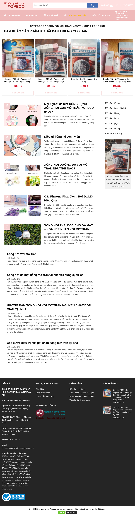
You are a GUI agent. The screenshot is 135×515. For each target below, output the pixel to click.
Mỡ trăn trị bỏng (112, 113)
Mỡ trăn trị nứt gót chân (116, 108)
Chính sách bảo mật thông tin (81, 393)
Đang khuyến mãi (43, 393)
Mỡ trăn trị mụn (112, 118)
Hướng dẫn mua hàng (45, 396)
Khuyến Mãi (53, 15)
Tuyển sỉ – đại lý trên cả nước (121, 12)
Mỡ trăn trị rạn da (113, 123)
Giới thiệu (40, 389)
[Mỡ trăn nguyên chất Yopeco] (15, 5)
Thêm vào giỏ (18, 93)
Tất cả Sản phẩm (12, 15)
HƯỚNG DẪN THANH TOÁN (81, 396)
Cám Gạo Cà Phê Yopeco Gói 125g (84, 80)
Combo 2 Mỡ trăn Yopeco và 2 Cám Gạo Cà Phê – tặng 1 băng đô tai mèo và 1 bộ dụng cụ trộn (18, 80)
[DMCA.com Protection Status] (67, 512)
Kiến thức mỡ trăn (77, 15)
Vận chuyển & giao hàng (79, 400)
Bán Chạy (33, 15)
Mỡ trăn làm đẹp (112, 129)
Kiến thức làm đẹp (101, 15)
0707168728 (127, 5)
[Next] (132, 67)
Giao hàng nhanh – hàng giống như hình (123, 17)
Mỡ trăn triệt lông (113, 103)
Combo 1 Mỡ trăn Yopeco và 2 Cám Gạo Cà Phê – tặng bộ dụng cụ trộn (51, 80)
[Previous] (3, 67)
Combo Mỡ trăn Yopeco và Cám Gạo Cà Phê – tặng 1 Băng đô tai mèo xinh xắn (117, 80)
